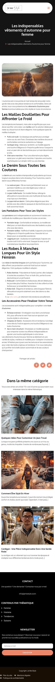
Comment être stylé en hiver (15, 493)
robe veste (13, 297)
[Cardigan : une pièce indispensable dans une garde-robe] (27, 525)
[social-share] (36, 365)
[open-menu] (48, 8)
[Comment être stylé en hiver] (27, 470)
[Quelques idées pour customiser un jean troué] (27, 414)
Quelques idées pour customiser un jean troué (24, 438)
